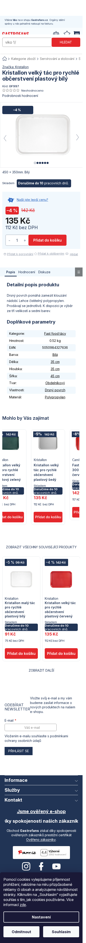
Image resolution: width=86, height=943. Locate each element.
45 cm (55, 376)
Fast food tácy (55, 333)
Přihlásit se (18, 751)
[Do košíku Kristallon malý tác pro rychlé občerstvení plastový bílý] (21, 653)
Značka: (15, 67)
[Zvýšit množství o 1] (24, 240)
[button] (48, 502)
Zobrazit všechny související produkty (41, 547)
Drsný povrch (55, 390)
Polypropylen (55, 397)
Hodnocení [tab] (26, 272)
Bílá (55, 355)
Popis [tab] (10, 272)
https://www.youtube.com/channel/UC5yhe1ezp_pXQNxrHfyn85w (56, 866)
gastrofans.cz (26, 866)
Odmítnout (21, 931)
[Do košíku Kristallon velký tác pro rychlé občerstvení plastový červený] (61, 653)
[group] (48, 477)
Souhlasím (61, 931)
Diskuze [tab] (44, 272)
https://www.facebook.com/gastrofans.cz (41, 866)
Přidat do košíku (47, 240)
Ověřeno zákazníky (41, 840)
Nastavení (41, 917)
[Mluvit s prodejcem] (41, 202)
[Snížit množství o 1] (9, 240)
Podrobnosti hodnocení (20, 96)
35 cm (55, 362)
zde (23, 904)
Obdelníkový (55, 383)
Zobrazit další (41, 670)
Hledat (66, 42)
